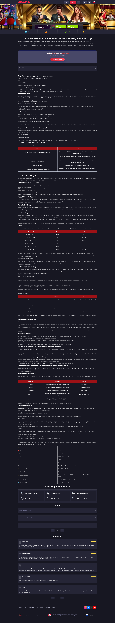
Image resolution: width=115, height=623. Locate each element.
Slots (20, 607)
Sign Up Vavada (57, 59)
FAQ (53, 607)
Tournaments (40, 607)
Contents (48, 607)
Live (25, 607)
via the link (79, 453)
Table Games (31, 607)
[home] (24, 2)
